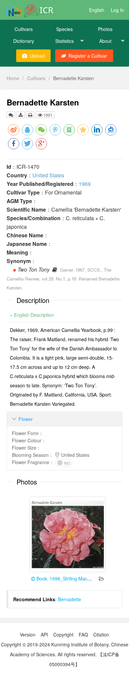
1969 (85, 184)
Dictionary (23, 41)
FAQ (83, 634)
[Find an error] (11, 114)
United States (48, 175)
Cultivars (24, 29)
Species (64, 29)
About (105, 41)
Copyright (63, 634)
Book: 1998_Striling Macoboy (66, 578)
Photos (105, 29)
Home (13, 78)
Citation (101, 634)
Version (27, 634)
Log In (117, 10)
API (44, 634)
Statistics (64, 41)
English (96, 10)
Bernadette (69, 599)
